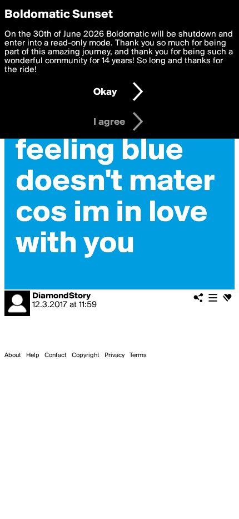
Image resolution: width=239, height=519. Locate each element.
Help (32, 355)
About (12, 355)
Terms (138, 355)
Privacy (114, 355)
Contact (55, 355)
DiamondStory (61, 296)
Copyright (85, 355)
